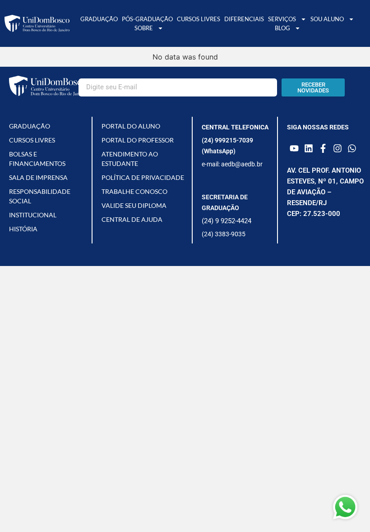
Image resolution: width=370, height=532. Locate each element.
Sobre (143, 28)
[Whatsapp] (352, 148)
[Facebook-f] (323, 148)
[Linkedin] (308, 148)
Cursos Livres (198, 19)
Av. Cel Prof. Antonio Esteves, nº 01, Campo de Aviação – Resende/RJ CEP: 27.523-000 (325, 192)
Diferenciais (244, 19)
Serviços (282, 19)
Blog (282, 28)
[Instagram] (337, 148)
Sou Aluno (327, 19)
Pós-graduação (147, 19)
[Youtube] (294, 148)
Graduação (99, 19)
